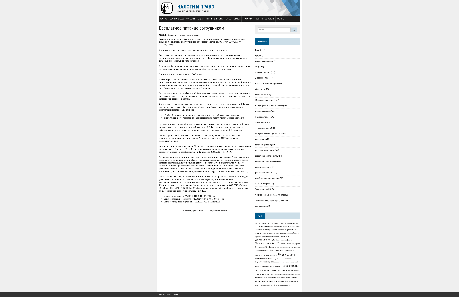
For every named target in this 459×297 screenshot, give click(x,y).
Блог (257, 50)
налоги (286, 265)
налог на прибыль (264, 274)
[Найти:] (274, 29)
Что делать (287, 254)
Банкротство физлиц (276, 223)
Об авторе (269, 19)
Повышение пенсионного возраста (280, 247)
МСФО (257, 67)
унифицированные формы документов (270, 195)
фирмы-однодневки (282, 285)
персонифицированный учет (276, 277)
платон (287, 277)
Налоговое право (262, 117)
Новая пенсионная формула (284, 240)
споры (286, 282)
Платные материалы (263, 184)
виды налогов (260, 139)
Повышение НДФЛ (262, 247)
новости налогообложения (265, 156)
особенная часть (261, 94)
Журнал (163, 19)
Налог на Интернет (283, 230)
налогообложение (293, 274)
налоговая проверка (263, 145)
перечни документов (263, 167)
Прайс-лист (248, 19)
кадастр (288, 259)
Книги (209, 19)
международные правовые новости (269, 106)
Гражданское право (262, 72)
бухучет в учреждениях (264, 61)
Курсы (228, 19)
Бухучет (258, 55)
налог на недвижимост (286, 270)
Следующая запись (218, 210)
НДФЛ (273, 230)
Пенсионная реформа (290, 243)
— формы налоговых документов (268, 133)
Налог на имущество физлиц (284, 233)
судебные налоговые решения (267, 178)
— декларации (260, 122)
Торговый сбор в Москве (262, 250)
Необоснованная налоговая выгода (272, 236)
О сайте (280, 19)
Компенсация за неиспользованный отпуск (287, 226)
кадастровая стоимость (283, 262)
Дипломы (218, 19)
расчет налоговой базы (264, 173)
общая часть (260, 89)
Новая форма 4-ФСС (267, 243)
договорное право (262, 78)
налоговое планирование (264, 150)
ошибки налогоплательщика (266, 161)
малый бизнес (277, 266)
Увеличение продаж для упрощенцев (269, 200)
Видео (201, 19)
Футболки (190, 19)
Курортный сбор (262, 229)
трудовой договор (267, 285)
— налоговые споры (263, 128)
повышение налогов (271, 281)
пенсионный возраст (261, 277)
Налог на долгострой (269, 233)
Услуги (259, 19)
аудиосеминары (261, 206)
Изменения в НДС (268, 226)
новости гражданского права (266, 83)
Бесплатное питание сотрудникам (183, 35)
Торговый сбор (295, 247)
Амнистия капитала (261, 223)
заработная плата (279, 259)
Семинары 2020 (177, 19)
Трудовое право (261, 189)
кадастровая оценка (264, 261)
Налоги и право (164, 294)
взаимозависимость (264, 258)
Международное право (264, 100)
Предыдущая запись (193, 210)
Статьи (237, 19)
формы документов (263, 111)
